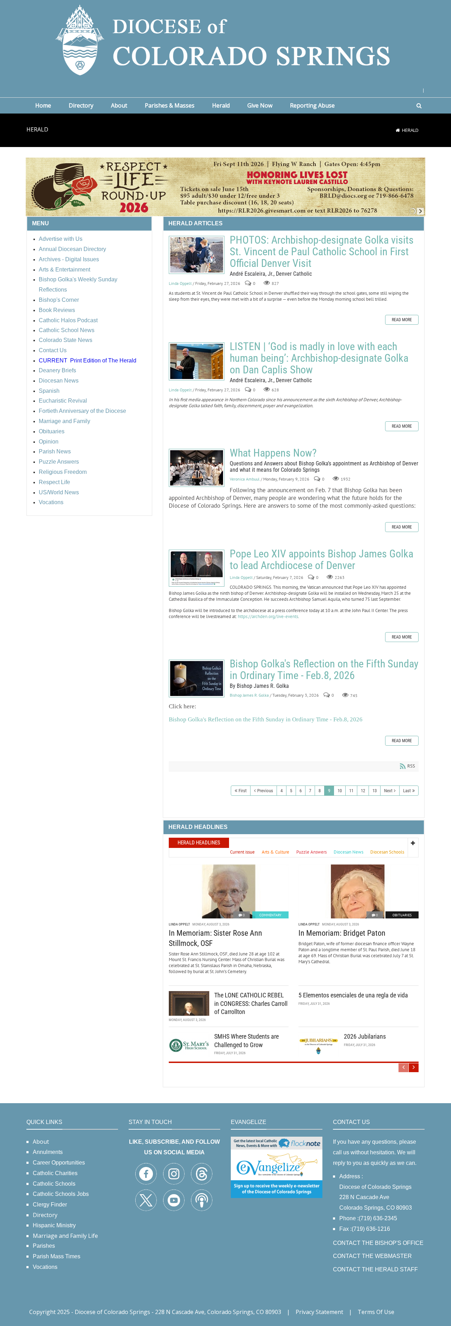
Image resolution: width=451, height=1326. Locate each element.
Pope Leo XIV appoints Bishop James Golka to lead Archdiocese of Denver (196, 568)
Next (388, 790)
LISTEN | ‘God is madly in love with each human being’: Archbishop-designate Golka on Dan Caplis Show (196, 361)
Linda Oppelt (180, 283)
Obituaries (402, 915)
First (243, 790)
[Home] (398, 130)
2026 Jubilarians (365, 1036)
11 (351, 790)
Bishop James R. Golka (249, 695)
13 (374, 790)
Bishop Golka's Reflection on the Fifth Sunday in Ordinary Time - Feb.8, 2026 (196, 678)
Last (407, 790)
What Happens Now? (196, 468)
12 (363, 790)
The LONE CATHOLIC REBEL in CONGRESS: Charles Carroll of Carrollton (251, 1003)
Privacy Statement (319, 1312)
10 (340, 790)
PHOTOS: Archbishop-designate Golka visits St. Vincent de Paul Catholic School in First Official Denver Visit (196, 255)
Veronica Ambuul (245, 479)
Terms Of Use (376, 1312)
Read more (402, 319)
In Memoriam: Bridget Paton (341, 933)
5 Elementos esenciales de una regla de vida (353, 995)
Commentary (270, 915)
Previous (265, 790)
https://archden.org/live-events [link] (268, 616)
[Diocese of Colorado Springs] (225, 39)
